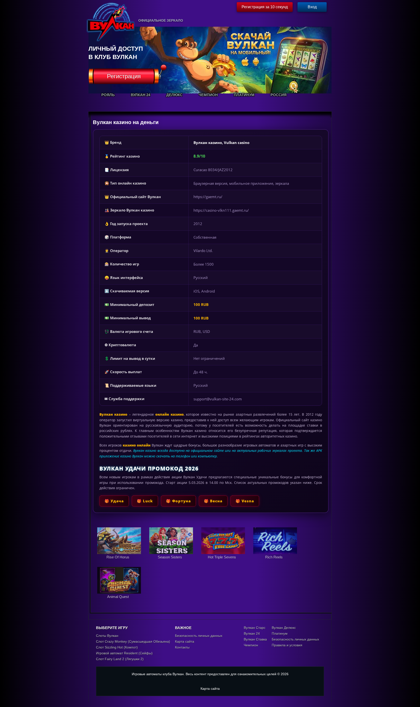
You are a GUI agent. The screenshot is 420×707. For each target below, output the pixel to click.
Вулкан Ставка (255, 639)
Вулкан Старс (254, 628)
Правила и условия (287, 645)
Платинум (280, 633)
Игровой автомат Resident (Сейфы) (124, 653)
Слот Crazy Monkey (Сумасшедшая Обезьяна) (133, 641)
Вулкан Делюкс (284, 628)
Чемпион (251, 645)
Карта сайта (184, 641)
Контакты (182, 647)
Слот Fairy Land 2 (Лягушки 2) (120, 659)
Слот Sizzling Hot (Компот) (117, 647)
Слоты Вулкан (107, 636)
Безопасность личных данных (198, 636)
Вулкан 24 (252, 633)
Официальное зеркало (160, 20)
